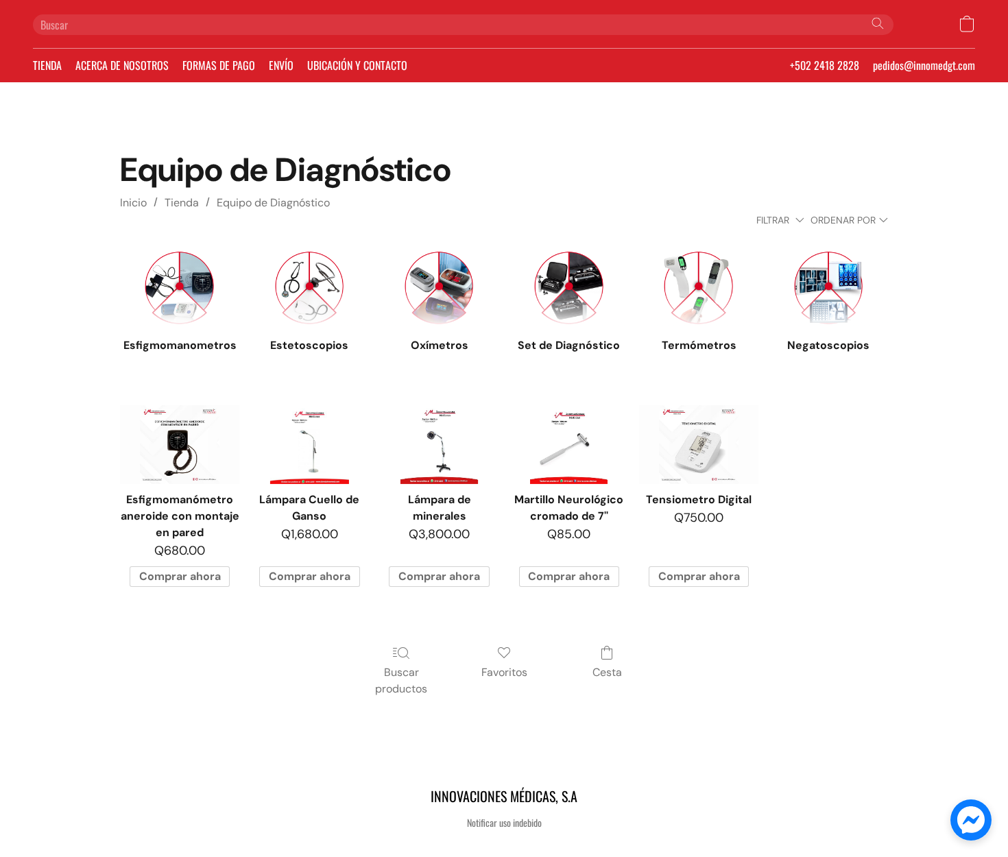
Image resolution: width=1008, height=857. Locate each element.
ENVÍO (281, 65)
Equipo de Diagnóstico (273, 202)
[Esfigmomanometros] (179, 288)
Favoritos (504, 672)
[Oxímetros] (439, 288)
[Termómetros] (698, 288)
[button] (967, 24)
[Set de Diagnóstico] (568, 288)
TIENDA (47, 65)
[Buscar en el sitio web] (877, 23)
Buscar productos (401, 680)
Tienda (182, 202)
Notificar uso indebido (504, 823)
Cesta (607, 672)
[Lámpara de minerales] (439, 445)
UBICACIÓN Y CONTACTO (357, 65)
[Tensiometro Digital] (698, 445)
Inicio (133, 202)
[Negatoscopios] (828, 288)
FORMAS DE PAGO (218, 65)
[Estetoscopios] (309, 288)
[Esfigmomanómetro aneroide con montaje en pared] (179, 445)
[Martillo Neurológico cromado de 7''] (568, 445)
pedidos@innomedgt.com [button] (924, 65)
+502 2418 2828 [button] (824, 65)
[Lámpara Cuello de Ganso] (309, 445)
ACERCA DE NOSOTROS (122, 65)
